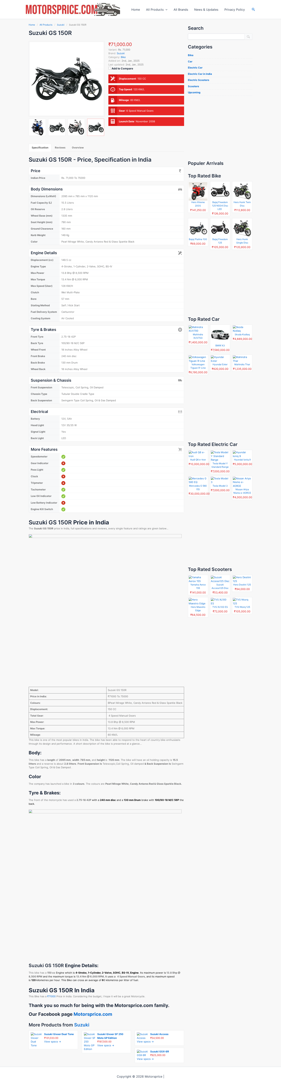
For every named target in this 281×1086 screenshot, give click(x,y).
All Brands (181, 9)
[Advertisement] (220, 128)
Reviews (60, 147)
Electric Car (195, 67)
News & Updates (206, 9)
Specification (40, 147)
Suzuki (81, 1025)
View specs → (52, 1041)
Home (135, 9)
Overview (78, 147)
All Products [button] (155, 9)
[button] (165, 9)
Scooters (193, 86)
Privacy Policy (234, 9)
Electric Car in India (200, 73)
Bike (123, 57)
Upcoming (194, 92)
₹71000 (51, 996)
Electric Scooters (198, 79)
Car (190, 61)
